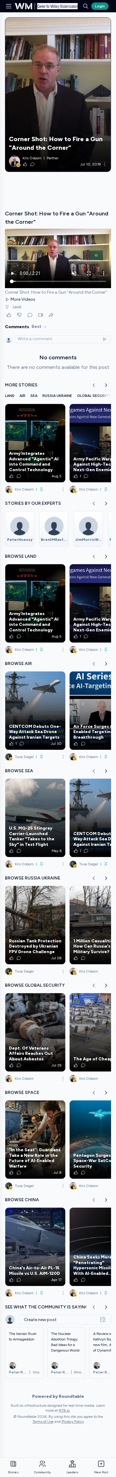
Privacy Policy (73, 1421)
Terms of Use (43, 1421)
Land (17, 307)
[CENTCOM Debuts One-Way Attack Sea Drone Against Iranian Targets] (35, 710)
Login (100, 6)
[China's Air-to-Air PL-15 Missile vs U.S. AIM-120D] (35, 1247)
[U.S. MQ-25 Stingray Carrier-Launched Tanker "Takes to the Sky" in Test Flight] (35, 818)
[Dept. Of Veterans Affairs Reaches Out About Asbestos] (35, 1032)
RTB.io (64, 1410)
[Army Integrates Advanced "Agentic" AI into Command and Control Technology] (35, 443)
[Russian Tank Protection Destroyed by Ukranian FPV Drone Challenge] (35, 925)
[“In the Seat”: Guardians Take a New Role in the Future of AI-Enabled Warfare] (35, 1139)
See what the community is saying (46, 1307)
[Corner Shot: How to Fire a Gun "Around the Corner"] (58, 95)
